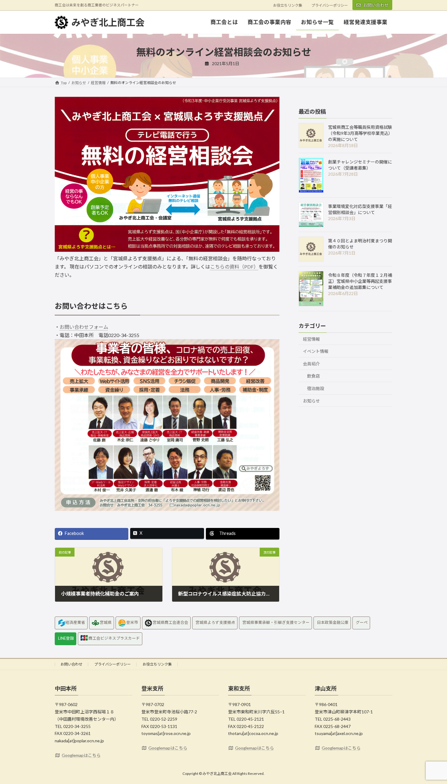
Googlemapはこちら (81, 755)
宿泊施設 (315, 388)
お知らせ (311, 400)
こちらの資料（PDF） (234, 266)
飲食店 (313, 375)
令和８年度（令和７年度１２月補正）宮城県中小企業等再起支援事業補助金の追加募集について (360, 281)
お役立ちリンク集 (287, 5)
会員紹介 (311, 363)
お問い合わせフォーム (84, 327)
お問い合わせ (376, 5)
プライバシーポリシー (329, 5)
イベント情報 (315, 351)
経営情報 (311, 339)
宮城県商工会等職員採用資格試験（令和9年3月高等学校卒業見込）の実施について (360, 133)
